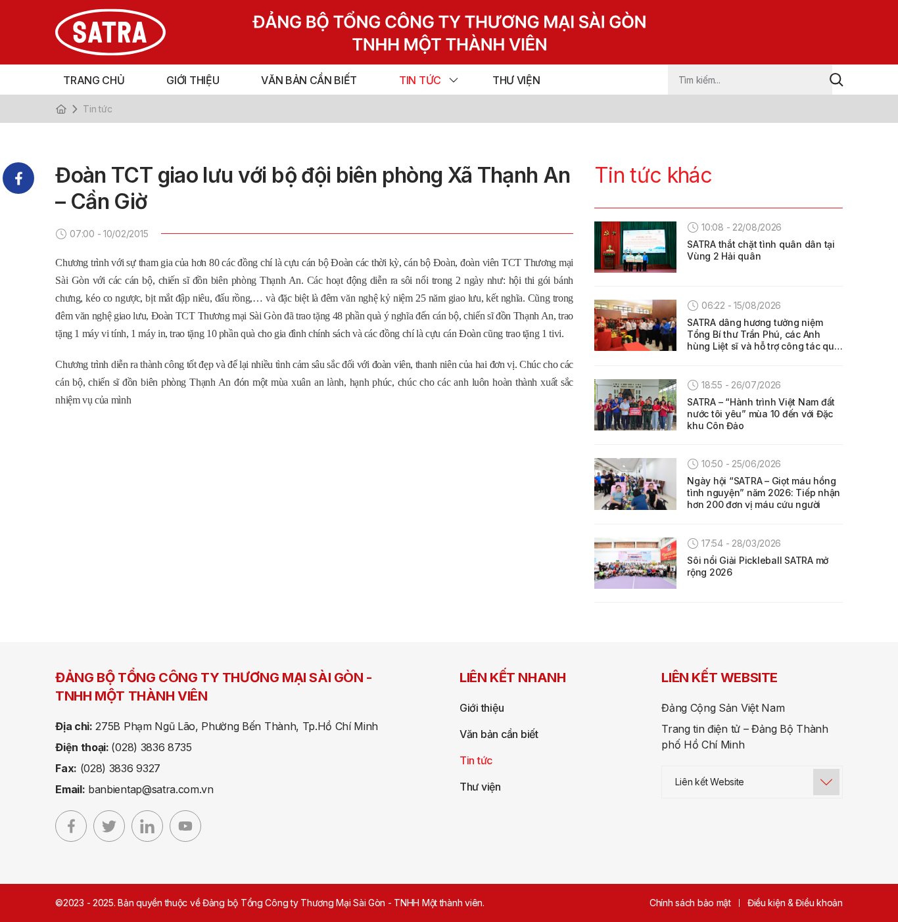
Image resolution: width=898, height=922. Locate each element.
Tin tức (420, 80)
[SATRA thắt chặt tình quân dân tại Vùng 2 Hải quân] (635, 247)
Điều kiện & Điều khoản (795, 902)
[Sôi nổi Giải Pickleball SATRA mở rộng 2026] (635, 563)
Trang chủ (93, 80)
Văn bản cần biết (309, 80)
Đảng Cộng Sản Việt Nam (722, 707)
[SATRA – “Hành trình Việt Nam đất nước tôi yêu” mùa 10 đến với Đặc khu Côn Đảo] (635, 404)
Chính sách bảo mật (690, 902)
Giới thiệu (192, 80)
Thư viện (516, 80)
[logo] (326, 32)
